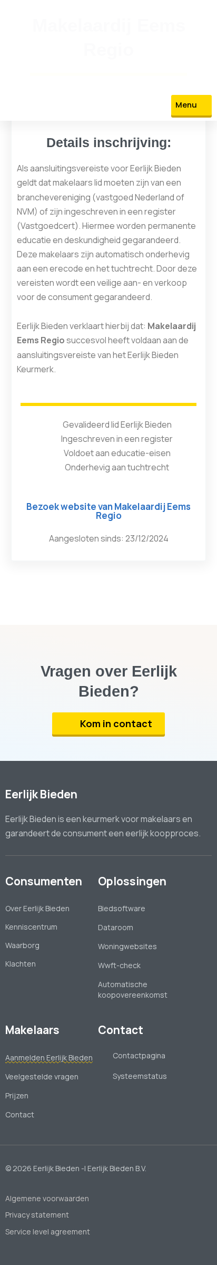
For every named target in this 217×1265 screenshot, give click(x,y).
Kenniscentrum (31, 927)
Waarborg (22, 945)
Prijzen (16, 1095)
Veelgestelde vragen (41, 1076)
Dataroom (115, 927)
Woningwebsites (127, 946)
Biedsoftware (121, 908)
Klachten (20, 964)
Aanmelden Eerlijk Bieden (49, 1057)
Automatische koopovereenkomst (132, 989)
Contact (19, 1114)
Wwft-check (119, 965)
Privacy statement (37, 1215)
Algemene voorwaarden (47, 1198)
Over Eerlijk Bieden (37, 908)
